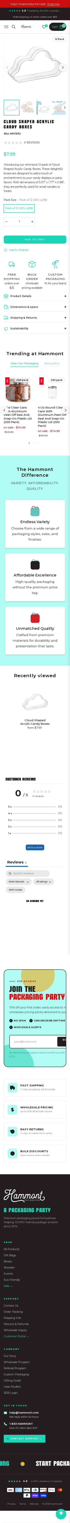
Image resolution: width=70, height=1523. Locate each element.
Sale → (8, 1286)
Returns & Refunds (16, 1324)
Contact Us (11, 1305)
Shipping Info (12, 1318)
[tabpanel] (35, 906)
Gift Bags (10, 1255)
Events (8, 1273)
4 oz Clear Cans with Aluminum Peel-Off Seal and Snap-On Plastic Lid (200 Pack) (18, 415)
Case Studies (12, 1386)
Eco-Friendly (12, 1279)
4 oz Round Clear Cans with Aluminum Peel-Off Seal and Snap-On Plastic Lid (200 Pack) (52, 416)
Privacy (11, 1503)
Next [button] (63, 67)
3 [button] (36, 442)
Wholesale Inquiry (15, 1330)
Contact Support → (26, 1438)
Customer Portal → (16, 1336)
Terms (22, 1503)
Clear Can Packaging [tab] (24, 363)
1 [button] (29, 442)
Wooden (9, 1267)
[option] (35, 66)
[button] (35, 807)
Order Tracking (13, 1311)
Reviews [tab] (17, 862)
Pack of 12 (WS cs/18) (19, 208)
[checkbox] (15, 890)
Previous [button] (7, 67)
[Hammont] (35, 1195)
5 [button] (42, 442)
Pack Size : (25, 200)
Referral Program (15, 1368)
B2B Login (11, 1392)
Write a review (35, 847)
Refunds (34, 1503)
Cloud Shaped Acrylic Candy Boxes (35, 722)
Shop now (53, 3)
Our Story (10, 1356)
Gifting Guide (12, 1380)
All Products (11, 1249)
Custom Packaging (16, 1374)
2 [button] (32, 442)
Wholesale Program (17, 1362)
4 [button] (39, 442)
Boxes (8, 1261)
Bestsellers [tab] (52, 363)
